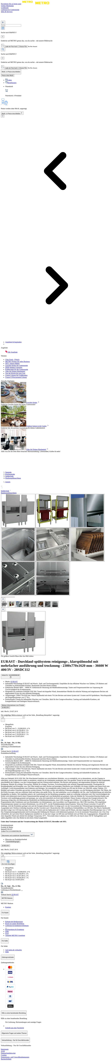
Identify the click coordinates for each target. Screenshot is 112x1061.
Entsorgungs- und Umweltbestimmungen (15, 1057)
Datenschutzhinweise (8, 1053)
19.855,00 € (5, 707)
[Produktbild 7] (47, 604)
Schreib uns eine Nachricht (14, 1028)
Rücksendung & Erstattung (14, 929)
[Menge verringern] (2, 717)
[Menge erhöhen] (24, 717)
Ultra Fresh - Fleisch (12, 359)
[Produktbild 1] (4, 604)
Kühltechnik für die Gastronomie (16, 369)
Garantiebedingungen (12, 841)
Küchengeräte (10, 474)
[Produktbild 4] (26, 604)
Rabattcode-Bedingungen (14, 922)
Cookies (4, 1055)
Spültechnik (9, 476)
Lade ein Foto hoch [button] (11, 46)
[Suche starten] (3, 49)
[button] (56, 487)
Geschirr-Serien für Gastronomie (16, 365)
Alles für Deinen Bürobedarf (15, 371)
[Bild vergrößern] (23, 633)
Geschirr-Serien (31, 402)
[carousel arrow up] (3, 599)
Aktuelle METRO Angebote (15, 935)
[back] (3, 22)
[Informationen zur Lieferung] (22, 890)
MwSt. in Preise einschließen (11, 113)
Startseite (8, 472)
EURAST (14, 682)
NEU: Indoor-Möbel (12, 363)
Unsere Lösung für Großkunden (16, 375)
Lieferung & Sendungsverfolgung (17, 926)
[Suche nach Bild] (3, 28)
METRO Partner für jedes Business (17, 361)
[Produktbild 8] (55, 604)
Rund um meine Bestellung (14, 924)
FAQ (7, 933)
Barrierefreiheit (6, 1059)
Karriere (8, 907)
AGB (3, 1051)
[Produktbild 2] (11, 604)
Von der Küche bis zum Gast (15, 373)
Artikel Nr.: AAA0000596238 (10, 675)
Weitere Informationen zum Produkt (13, 705)
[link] (58, 91)
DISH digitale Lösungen (13, 367)
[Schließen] (2, 116)
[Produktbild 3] (19, 604)
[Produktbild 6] (40, 604)
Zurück (7, 482)
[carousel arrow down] (3, 609)
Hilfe (7, 931)
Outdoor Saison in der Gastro (36, 426)
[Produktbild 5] (33, 604)
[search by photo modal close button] (2, 36)
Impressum (4, 1049)
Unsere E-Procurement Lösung (16, 377)
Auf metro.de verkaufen (13, 950)
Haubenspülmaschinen (13, 478)
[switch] (7, 75)
